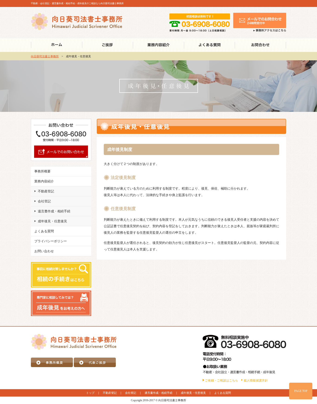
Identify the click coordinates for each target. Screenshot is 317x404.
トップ (90, 392)
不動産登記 (46, 191)
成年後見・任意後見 (52, 221)
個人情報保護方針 (256, 380)
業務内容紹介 (44, 181)
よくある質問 (44, 231)
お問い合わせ (44, 251)
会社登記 (44, 201)
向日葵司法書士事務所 (45, 56)
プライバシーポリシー (50, 241)
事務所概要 (42, 171)
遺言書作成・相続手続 (54, 211)
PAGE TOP (300, 391)
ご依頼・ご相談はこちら (221, 380)
